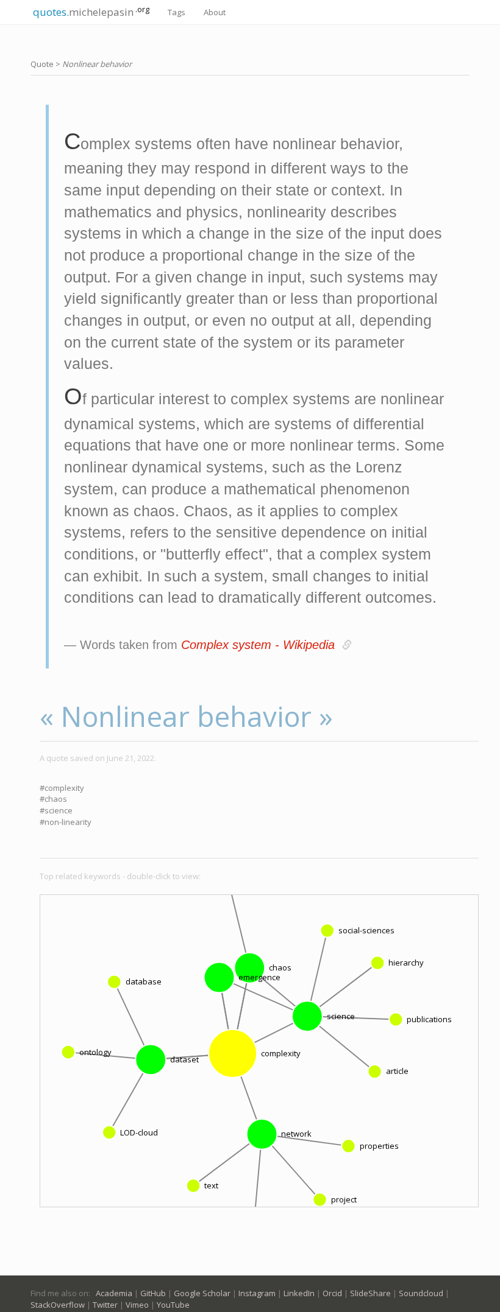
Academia (114, 1293)
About (215, 12)
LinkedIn (299, 1293)
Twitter (105, 1304)
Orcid (332, 1293)
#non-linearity (65, 821)
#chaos (53, 798)
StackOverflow (57, 1304)
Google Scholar (202, 1293)
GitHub (153, 1293)
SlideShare (370, 1293)
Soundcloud (421, 1293)
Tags (176, 12)
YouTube (173, 1304)
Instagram (257, 1293)
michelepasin (89, 11)
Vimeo (137, 1304)
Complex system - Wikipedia (258, 644)
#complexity (62, 787)
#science (56, 810)
